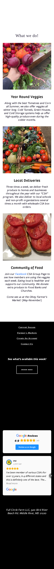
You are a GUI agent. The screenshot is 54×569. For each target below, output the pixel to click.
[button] (3, 475)
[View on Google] (9, 462)
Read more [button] (12, 483)
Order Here (27, 370)
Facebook (21, 274)
